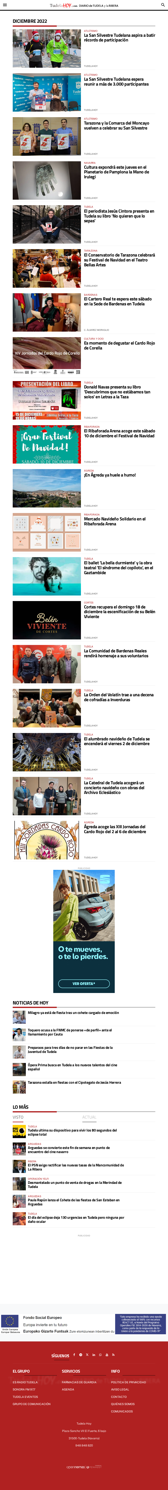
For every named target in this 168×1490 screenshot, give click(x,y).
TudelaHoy (91, 66)
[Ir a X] (87, 1354)
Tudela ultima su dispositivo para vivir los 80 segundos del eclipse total (72, 1132)
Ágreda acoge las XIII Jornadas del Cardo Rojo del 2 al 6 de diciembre (115, 829)
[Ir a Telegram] (80, 1354)
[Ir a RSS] (113, 1354)
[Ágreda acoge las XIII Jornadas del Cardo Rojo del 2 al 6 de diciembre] (47, 840)
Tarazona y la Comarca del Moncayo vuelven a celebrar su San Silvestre (116, 125)
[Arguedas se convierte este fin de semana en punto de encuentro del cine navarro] (19, 1149)
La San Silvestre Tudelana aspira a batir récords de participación (119, 37)
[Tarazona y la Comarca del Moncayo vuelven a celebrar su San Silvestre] (47, 136)
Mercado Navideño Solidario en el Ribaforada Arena (115, 521)
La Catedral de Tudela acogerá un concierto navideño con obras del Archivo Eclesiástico (114, 787)
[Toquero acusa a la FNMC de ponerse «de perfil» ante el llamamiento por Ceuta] (19, 1034)
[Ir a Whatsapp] (100, 1354)
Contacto (119, 1396)
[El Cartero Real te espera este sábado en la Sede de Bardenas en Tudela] (47, 312)
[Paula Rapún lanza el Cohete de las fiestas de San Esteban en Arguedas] (19, 1201)
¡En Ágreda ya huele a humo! (110, 475)
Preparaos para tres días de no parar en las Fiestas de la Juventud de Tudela (70, 1049)
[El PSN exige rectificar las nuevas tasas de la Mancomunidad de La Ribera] (19, 1166)
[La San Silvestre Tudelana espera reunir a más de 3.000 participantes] (47, 92)
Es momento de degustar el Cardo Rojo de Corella (119, 345)
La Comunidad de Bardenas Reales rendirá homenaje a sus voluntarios (116, 653)
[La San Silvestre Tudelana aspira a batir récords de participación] (47, 48)
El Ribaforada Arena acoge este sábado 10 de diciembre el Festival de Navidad (119, 433)
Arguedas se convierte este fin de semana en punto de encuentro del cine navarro (69, 1149)
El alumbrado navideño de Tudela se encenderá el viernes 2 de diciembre (117, 741)
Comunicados (122, 1411)
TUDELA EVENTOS (25, 1396)
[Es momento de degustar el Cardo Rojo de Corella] (47, 356)
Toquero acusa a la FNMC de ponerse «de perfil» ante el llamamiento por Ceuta (70, 1032)
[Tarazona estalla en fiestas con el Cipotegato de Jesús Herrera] (19, 1087)
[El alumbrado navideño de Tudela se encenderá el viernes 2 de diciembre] (47, 752)
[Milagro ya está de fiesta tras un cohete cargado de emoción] (19, 1017)
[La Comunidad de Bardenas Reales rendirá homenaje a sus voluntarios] (47, 664)
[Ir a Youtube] (107, 1354)
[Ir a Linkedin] (94, 1354)
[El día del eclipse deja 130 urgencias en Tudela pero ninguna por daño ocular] (19, 1218)
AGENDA (68, 1389)
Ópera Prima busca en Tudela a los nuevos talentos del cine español (72, 1067)
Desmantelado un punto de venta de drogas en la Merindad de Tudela (75, 1184)
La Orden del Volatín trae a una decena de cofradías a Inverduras (118, 697)
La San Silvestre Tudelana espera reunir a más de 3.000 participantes (116, 81)
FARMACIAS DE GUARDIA (79, 1382)
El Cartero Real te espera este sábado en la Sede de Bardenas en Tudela (118, 301)
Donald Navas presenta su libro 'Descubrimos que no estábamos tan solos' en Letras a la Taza (117, 392)
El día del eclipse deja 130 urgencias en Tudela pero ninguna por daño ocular (76, 1219)
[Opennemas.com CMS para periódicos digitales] (84, 1466)
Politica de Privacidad (128, 1382)
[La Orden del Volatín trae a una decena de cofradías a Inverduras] (47, 708)
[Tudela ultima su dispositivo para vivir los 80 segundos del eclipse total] (19, 1131)
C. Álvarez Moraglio (96, 330)
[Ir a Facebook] (74, 1354)
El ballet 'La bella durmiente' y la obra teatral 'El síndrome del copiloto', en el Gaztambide (118, 567)
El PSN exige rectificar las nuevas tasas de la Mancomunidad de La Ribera (76, 1167)
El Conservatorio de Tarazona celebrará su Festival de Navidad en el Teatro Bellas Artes (119, 260)
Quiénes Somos (123, 1404)
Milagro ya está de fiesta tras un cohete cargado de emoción (73, 1012)
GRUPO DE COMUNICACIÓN (32, 1404)
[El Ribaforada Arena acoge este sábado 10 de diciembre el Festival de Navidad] (47, 444)
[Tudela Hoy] (84, 5)
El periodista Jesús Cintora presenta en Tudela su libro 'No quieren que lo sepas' (119, 216)
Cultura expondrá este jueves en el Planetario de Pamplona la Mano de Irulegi (116, 172)
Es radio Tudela (25, 1382)
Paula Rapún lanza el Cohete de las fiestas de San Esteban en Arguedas (74, 1202)
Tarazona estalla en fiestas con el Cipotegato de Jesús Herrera (74, 1082)
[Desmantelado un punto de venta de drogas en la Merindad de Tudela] (19, 1183)
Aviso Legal (120, 1389)
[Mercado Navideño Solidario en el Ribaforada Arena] (47, 532)
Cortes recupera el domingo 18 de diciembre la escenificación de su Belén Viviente (119, 612)
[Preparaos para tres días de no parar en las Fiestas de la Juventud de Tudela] (19, 1052)
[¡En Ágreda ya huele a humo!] (47, 488)
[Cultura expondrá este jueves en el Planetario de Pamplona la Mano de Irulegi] (47, 180)
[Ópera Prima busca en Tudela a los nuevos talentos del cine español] (19, 1069)
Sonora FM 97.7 (24, 1389)
